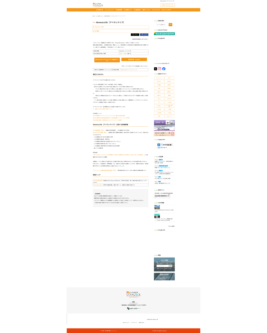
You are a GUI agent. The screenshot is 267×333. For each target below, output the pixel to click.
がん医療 (169, 109)
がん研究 (159, 109)
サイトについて (156, 10)
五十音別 (97, 31)
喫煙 (159, 116)
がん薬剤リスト (128, 10)
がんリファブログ (166, 10)
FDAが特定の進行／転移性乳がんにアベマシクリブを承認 (107, 120)
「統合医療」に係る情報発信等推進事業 (163, 193)
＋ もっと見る (171, 226)
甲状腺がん (159, 95)
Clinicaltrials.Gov (97, 185)
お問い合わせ (141, 322)
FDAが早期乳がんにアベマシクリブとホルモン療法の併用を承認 (109, 115)
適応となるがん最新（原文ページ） (104, 109)
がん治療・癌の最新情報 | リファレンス (108, 330)
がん (159, 102)
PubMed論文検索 (97, 180)
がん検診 (169, 112)
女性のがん (159, 81)
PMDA (124, 53)
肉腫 (159, 88)
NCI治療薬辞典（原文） (99, 130)
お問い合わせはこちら (167, 5)
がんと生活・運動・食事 (169, 106)
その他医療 (159, 112)
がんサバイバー (159, 77)
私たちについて (126, 322)
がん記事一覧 (99, 10)
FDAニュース (169, 116)
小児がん (159, 98)
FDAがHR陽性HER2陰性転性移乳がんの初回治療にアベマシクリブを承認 (111, 118)
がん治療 (169, 102)
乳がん (169, 77)
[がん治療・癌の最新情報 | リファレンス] (98, 5)
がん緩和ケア (159, 105)
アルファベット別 (99, 27)
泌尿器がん (169, 84)
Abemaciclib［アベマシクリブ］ (129, 69)
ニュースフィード (109, 10)
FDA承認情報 (119, 10)
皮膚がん (159, 91)
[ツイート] (135, 34)
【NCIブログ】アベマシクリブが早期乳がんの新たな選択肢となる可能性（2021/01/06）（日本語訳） (118, 155)
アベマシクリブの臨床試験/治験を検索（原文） (105, 170)
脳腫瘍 (169, 95)
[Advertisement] (165, 50)
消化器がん (169, 81)
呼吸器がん (169, 88)
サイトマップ (134, 322)
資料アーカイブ (146, 10)
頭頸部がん (169, 91)
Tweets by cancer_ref (152, 319)
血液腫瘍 (159, 84)
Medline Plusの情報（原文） (100, 132)
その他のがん (169, 98)
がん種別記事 (137, 10)
